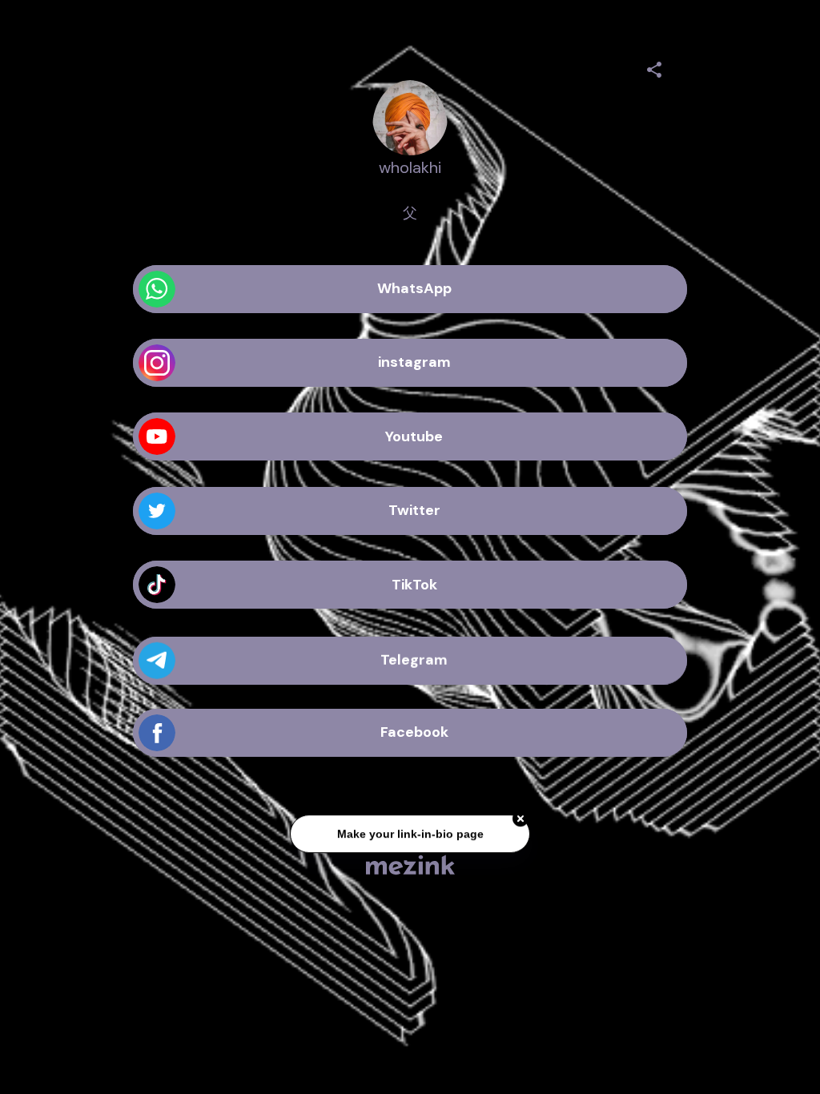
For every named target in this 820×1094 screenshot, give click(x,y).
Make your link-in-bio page (409, 837)
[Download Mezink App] (410, 864)
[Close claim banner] (520, 822)
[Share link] (654, 67)
